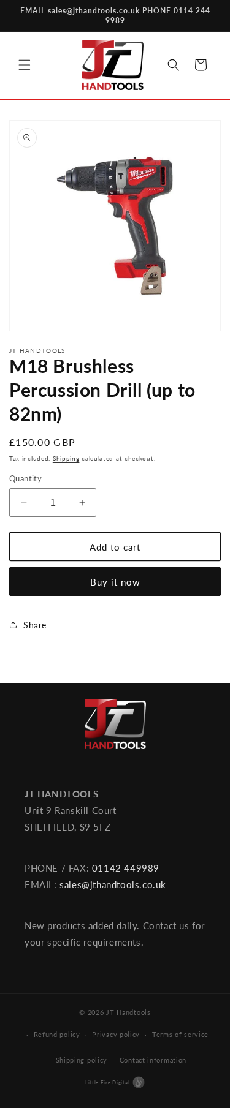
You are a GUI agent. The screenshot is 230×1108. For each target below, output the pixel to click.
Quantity (25, 478)
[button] (24, 64)
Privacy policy (116, 1034)
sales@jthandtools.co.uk (112, 884)
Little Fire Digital (107, 1082)
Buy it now (115, 581)
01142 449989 (125, 867)
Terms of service (180, 1034)
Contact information (153, 1060)
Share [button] (35, 625)
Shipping (66, 458)
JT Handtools (128, 1012)
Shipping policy (82, 1060)
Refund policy (57, 1034)
